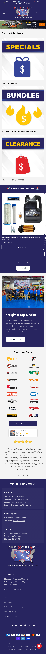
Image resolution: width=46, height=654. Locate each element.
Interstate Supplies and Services (20, 643)
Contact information (17, 649)
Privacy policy (12, 646)
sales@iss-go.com (21, 499)
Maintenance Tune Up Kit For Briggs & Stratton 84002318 (21, 237)
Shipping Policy (10, 612)
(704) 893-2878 (20, 518)
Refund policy (36, 643)
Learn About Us (15, 339)
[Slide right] (27, 262)
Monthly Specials (9, 83)
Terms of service (23, 646)
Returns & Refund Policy (13, 607)
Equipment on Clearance (13, 180)
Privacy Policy (9, 602)
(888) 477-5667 (19, 520)
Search (7, 597)
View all (23, 268)
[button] (4, 12)
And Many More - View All (23, 424)
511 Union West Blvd (12, 536)
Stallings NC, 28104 (12, 539)
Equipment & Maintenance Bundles (17, 131)
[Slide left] (18, 262)
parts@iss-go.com (21, 502)
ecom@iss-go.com (19, 496)
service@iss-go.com (24, 505)
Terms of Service (10, 616)
